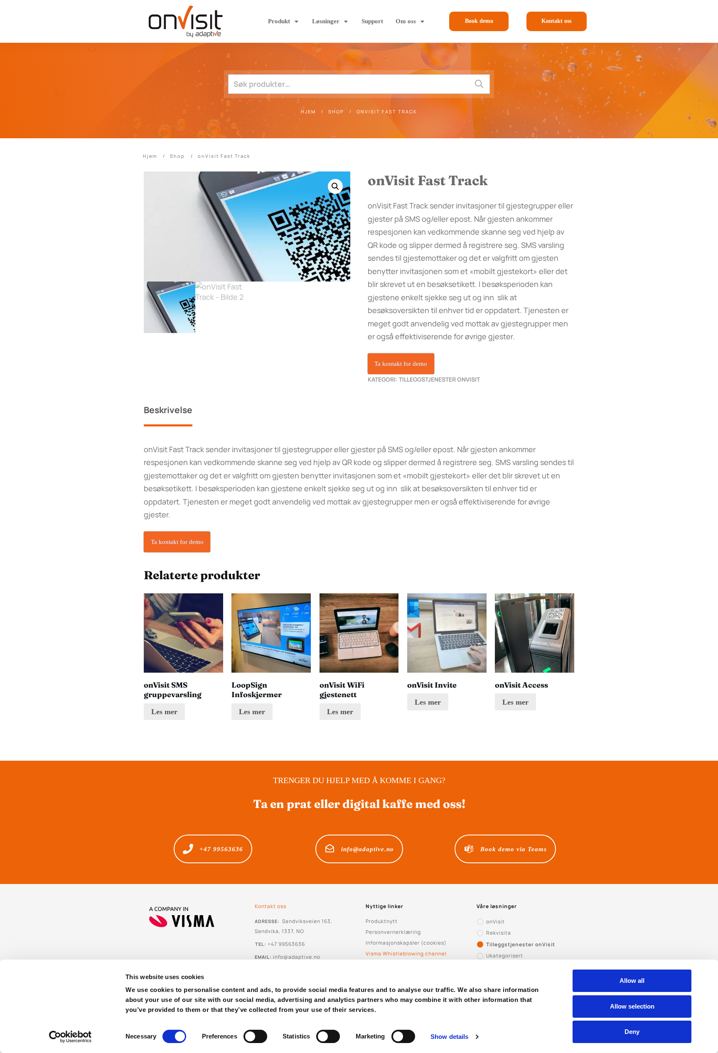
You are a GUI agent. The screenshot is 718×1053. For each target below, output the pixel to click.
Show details (449, 1036)
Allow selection (632, 1006)
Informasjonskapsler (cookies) (406, 942)
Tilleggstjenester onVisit (439, 379)
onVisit (495, 921)
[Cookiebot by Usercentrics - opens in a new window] (70, 1037)
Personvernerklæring (393, 931)
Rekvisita (498, 932)
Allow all (632, 980)
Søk (479, 84)
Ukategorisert (504, 955)
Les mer (164, 712)
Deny (632, 1031)
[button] (335, 186)
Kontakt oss (270, 906)
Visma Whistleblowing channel (406, 953)
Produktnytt (382, 921)
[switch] (255, 1036)
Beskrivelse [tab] (168, 410)
